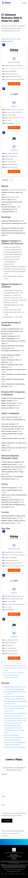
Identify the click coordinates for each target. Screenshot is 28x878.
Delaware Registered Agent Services (15, 665)
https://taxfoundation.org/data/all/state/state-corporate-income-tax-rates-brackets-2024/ (15, 708)
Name (3, 796)
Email (3, 805)
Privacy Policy (14, 869)
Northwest (14, 106)
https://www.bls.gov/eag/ (11, 735)
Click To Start (13, 83)
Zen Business (14, 150)
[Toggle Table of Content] (10, 180)
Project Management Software (14, 871)
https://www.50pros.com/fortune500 (15, 747)
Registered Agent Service (17, 109)
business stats (13, 39)
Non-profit (22, 68)
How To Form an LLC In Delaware (14, 673)
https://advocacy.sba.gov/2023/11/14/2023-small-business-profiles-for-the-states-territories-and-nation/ (15, 720)
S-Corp (16, 68)
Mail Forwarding (21, 117)
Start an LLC (7, 68)
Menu (25, 3)
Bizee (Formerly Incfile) (14, 62)
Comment (4, 774)
